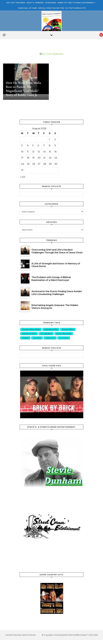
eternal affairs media (31, 329)
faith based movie (29, 333)
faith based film (51, 329)
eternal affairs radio (63, 333)
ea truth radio (46, 333)
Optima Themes (29, 635)
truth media (37, 338)
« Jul (22, 177)
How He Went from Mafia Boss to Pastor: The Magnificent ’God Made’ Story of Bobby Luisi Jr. (23, 89)
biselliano (25, 338)
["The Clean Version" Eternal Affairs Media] (51, 21)
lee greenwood (63, 338)
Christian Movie (50, 338)
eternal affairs (68, 329)
